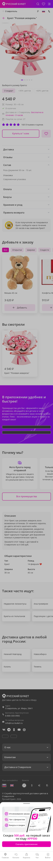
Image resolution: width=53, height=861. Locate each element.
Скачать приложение (26, 844)
